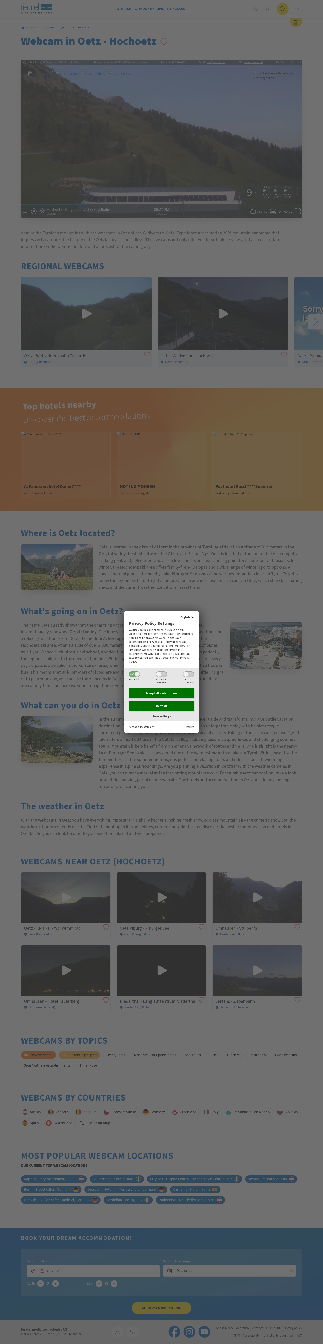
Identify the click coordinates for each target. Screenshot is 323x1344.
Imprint (190, 727)
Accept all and (161, 693)
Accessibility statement (142, 727)
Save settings (161, 716)
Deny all (161, 706)
